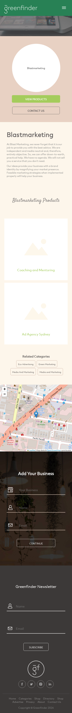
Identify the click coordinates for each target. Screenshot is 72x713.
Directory (49, 698)
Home (12, 698)
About (41, 701)
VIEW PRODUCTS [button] (36, 99)
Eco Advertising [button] (25, 364)
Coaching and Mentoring (36, 270)
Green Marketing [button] (47, 364)
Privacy (30, 701)
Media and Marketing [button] (50, 372)
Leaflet (32, 450)
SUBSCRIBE (36, 647)
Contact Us (54, 701)
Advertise (18, 701)
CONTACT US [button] (36, 110)
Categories (25, 698)
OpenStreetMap (54, 450)
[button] (36, 414)
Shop (37, 698)
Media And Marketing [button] (23, 372)
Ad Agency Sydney (36, 334)
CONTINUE (36, 543)
